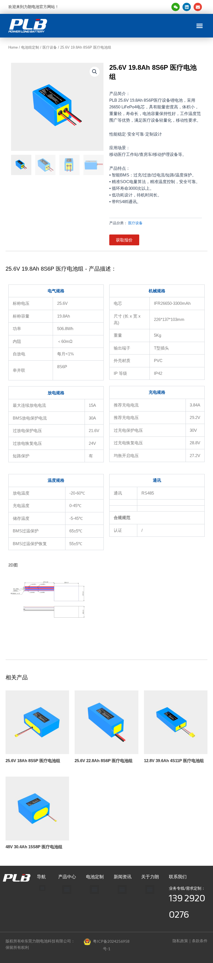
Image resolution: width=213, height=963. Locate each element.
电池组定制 (30, 47)
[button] (199, 26)
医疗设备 (49, 47)
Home (13, 47)
